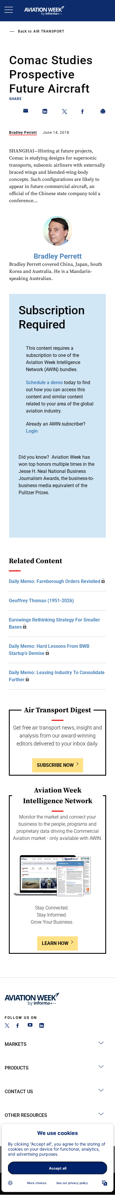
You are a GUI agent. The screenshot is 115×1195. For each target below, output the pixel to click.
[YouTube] (30, 1026)
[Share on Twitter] (64, 112)
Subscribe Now (55, 765)
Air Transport (48, 31)
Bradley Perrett (23, 133)
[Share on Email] (26, 112)
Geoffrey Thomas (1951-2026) (41, 600)
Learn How (55, 943)
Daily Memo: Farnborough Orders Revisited (54, 581)
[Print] (103, 112)
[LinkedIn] (41, 1026)
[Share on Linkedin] (45, 112)
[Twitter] (7, 1026)
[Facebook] (18, 1026)
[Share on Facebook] (83, 112)
